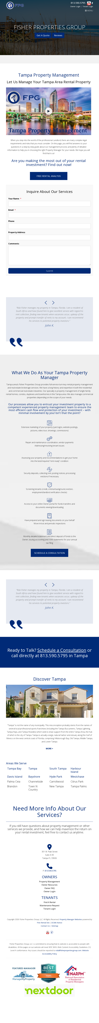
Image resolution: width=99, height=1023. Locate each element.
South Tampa (58, 768)
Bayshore (34, 776)
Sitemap (55, 926)
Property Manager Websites (71, 919)
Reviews (58, 35)
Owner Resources (49, 885)
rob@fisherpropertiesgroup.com (68, 950)
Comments (13, 243)
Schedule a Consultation (49, 552)
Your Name (13, 198)
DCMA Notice (56, 923)
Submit (49, 270)
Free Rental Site (43, 923)
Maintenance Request (49, 905)
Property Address (16, 232)
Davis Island (14, 776)
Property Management (49, 881)
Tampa (32, 768)
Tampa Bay (14, 768)
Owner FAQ (49, 888)
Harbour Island (76, 770)
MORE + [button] (49, 748)
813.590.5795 (78, 2)
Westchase (77, 776)
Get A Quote (43, 35)
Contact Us (45, 926)
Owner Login (75, 6)
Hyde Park (56, 776)
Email (11, 210)
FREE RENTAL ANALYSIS (49, 176)
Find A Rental (49, 902)
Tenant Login (88, 6)
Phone (11, 221)
